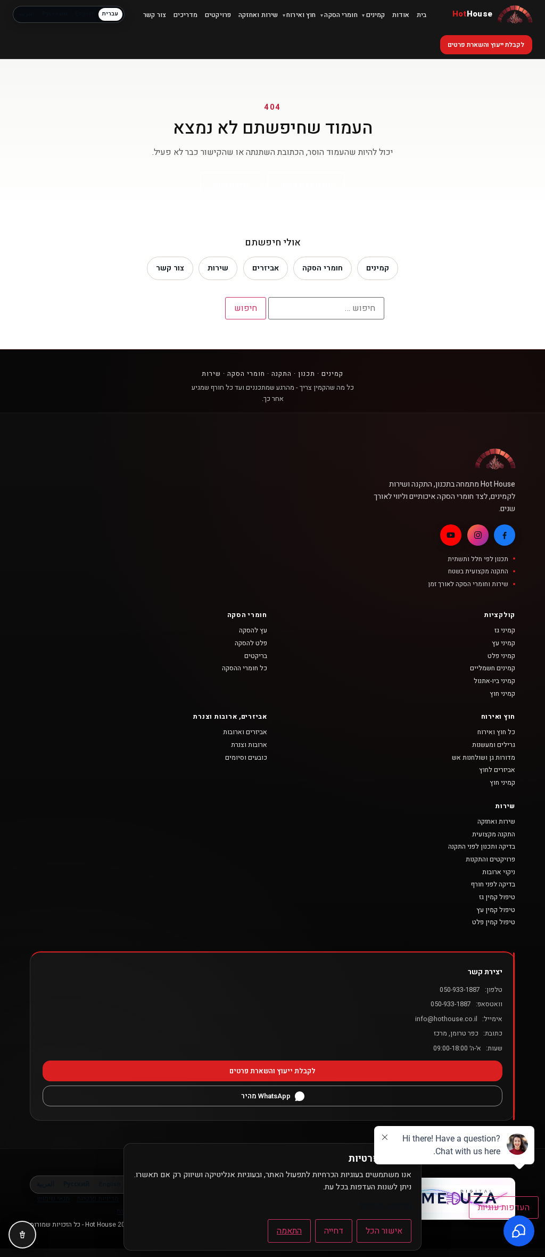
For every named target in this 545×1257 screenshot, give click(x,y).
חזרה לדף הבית (306, 185)
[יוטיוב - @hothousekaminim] (450, 535)
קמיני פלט (501, 656)
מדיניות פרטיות (98, 1198)
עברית (110, 14)
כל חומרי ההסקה (244, 668)
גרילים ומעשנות (493, 745)
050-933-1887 (460, 990)
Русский (55, 14)
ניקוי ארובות (498, 872)
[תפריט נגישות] (22, 1234)
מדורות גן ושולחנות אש (483, 757)
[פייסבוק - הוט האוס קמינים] (504, 535)
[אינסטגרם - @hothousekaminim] (478, 535)
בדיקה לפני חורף (493, 884)
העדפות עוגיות (504, 1207)
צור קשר (170, 268)
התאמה (289, 1231)
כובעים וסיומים (246, 757)
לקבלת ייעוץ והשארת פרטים (486, 45)
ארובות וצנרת (249, 745)
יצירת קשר (230, 185)
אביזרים (265, 268)
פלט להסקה (251, 643)
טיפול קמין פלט (493, 922)
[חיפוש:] (326, 308)
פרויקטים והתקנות (490, 859)
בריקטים (255, 656)
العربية (26, 14)
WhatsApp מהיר (266, 1096)
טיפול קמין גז (497, 897)
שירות (218, 268)
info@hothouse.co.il (446, 1019)
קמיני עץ (503, 643)
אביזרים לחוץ (497, 770)
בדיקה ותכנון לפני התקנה (481, 846)
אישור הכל (384, 1231)
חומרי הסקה (322, 268)
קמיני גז (504, 630)
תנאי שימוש (53, 1198)
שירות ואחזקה (496, 821)
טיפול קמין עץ (495, 910)
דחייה (333, 1231)
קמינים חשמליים (492, 668)
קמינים (377, 268)
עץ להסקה (253, 630)
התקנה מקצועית (493, 834)
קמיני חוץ (502, 694)
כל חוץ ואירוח (496, 732)
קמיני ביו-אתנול (494, 681)
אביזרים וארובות (245, 732)
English (85, 14)
